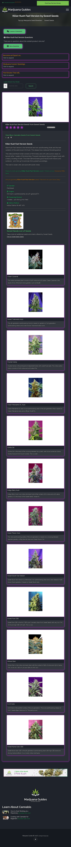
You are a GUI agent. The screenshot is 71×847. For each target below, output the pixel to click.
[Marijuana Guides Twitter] (35, 839)
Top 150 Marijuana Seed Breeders (30, 20)
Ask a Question (14, 46)
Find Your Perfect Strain (53, 3)
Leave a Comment (16, 31)
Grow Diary (56, 179)
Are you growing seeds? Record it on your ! (32, 179)
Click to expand (8, 58)
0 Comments (51, 127)
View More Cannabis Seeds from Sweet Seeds (22, 135)
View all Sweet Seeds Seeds (15, 236)
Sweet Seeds (49, 20)
